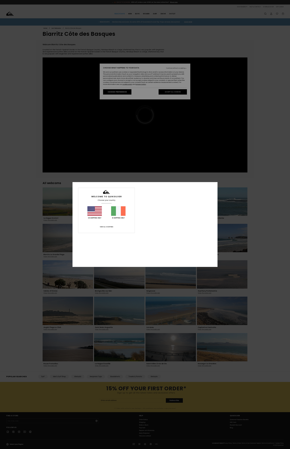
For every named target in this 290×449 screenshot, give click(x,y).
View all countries (106, 227)
